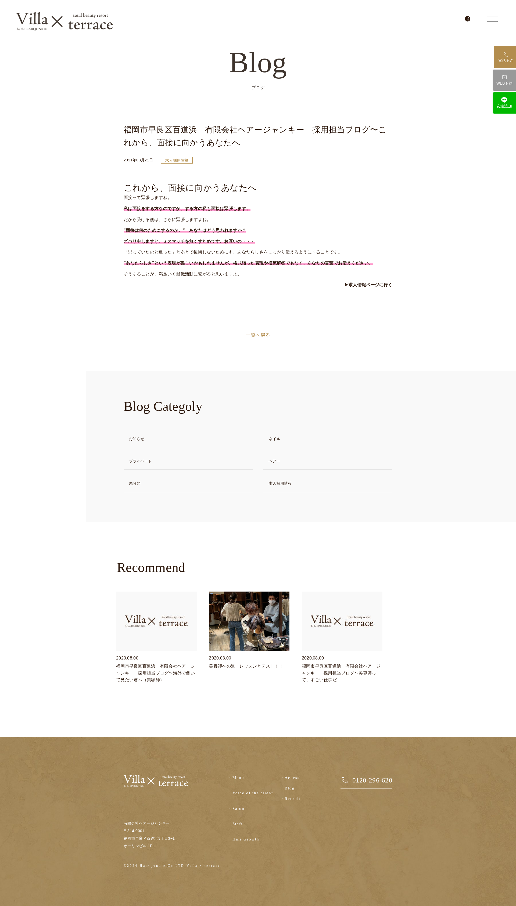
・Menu (236, 777)
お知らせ (136, 439)
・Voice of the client (250, 793)
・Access (290, 777)
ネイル (274, 439)
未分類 (135, 483)
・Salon (236, 808)
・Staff (235, 824)
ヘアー (274, 461)
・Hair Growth (243, 839)
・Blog (287, 788)
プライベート (140, 461)
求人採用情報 (176, 160)
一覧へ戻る (258, 335)
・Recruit (290, 798)
